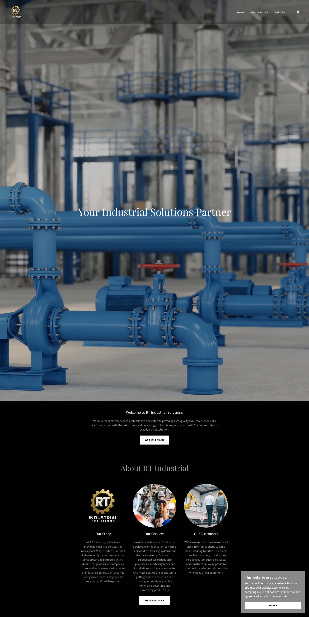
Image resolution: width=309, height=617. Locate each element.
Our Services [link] (259, 12)
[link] (16, 11)
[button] (298, 12)
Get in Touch (154, 440)
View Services (154, 600)
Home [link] (241, 12)
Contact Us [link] (282, 12)
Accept (273, 605)
